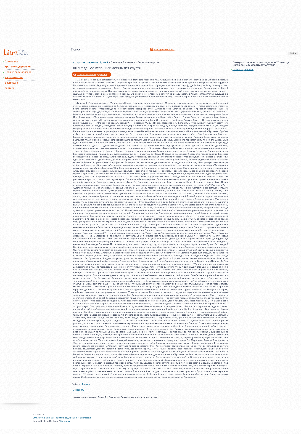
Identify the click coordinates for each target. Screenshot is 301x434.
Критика (9, 88)
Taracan (86, 384)
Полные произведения (18, 72)
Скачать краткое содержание (92, 74)
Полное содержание (242, 69)
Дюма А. (104, 62)
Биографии (11, 82)
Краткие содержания (18, 66)
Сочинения (11, 61)
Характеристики (14, 77)
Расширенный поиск (163, 49)
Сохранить (78, 390)
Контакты (65, 421)
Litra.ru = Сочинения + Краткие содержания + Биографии (62, 417)
